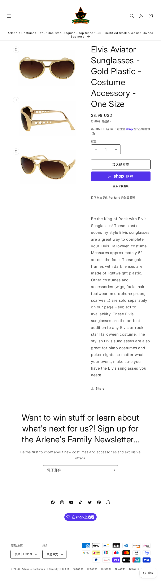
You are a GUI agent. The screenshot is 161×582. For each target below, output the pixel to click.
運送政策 (120, 569)
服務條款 (106, 569)
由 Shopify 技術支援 (57, 569)
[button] (8, 16)
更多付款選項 (121, 186)
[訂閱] (113, 470)
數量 (94, 141)
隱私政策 (92, 569)
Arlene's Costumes (33, 569)
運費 (107, 121)
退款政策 (78, 569)
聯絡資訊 (134, 569)
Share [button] (100, 388)
